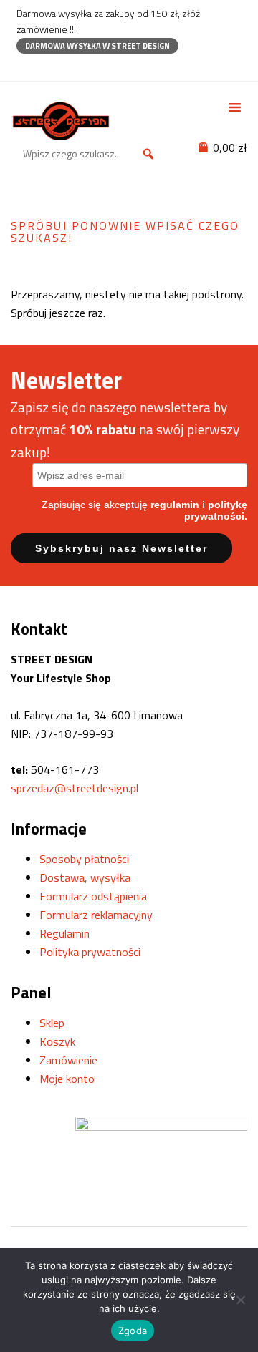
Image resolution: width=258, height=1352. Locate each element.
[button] (148, 154)
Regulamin (64, 933)
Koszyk (57, 1041)
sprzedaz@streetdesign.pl (74, 788)
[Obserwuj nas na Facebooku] (23, 66)
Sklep (51, 1022)
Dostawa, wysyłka (84, 877)
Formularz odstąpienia (93, 896)
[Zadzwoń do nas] (48, 66)
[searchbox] (91, 154)
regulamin (174, 504)
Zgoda (132, 1330)
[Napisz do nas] (73, 66)
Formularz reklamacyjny (96, 914)
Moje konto (67, 1078)
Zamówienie (68, 1060)
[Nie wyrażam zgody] (240, 1300)
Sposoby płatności (84, 858)
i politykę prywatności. (215, 510)
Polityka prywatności (89, 951)
